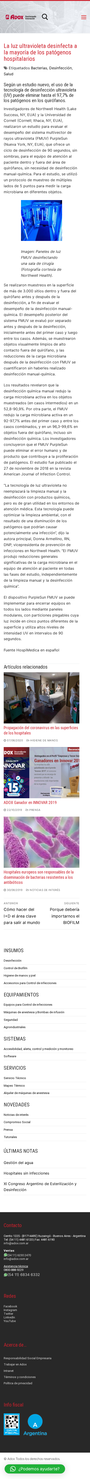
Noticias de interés (44, 890)
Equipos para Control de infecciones (28, 1004)
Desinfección (60, 68)
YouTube (10, 1321)
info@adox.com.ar (16, 1243)
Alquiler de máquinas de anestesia (26, 1093)
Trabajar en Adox (15, 1364)
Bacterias (39, 68)
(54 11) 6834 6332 (23, 1274)
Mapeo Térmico (14, 1085)
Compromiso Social (17, 1122)
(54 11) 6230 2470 (19, 1255)
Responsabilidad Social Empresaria (27, 1358)
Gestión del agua (18, 1162)
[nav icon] (83, 17)
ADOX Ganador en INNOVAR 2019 (30, 802)
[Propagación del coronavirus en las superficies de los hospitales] (41, 697)
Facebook (10, 1306)
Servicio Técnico (15, 1078)
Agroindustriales (15, 1027)
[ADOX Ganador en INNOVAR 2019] (41, 772)
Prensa (34, 810)
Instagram (10, 1310)
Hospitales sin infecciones (26, 1173)
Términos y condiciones (20, 1377)
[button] (35, 1468)
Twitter (8, 1313)
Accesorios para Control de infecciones (30, 983)
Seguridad (11, 1019)
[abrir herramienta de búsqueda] (45, 17)
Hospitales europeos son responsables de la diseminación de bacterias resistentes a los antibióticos (39, 877)
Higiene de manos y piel (20, 975)
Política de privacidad (18, 1383)
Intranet (9, 1371)
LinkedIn (9, 1317)
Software (10, 1056)
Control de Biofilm (15, 968)
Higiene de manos (44, 740)
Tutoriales (10, 1137)
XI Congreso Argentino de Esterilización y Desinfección (40, 1186)
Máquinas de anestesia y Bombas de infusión (34, 1012)
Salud (8, 74)
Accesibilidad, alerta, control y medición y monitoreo (38, 1049)
